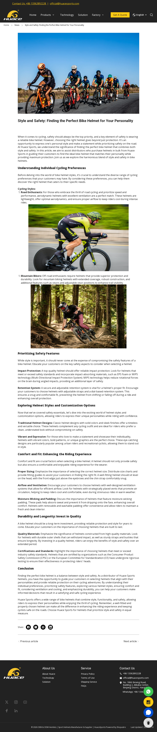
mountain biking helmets (57, 279)
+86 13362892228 (36, 3)
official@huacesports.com (64, 3)
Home (6, 25)
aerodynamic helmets (49, 195)
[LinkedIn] (16, 711)
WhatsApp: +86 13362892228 (137, 691)
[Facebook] (7, 711)
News (17, 25)
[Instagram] (16, 702)
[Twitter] (7, 702)
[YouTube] (25, 702)
